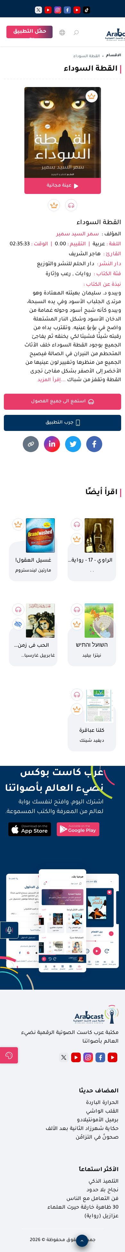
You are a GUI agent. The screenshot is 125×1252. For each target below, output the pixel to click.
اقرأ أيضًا (101, 493)
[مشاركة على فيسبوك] (94, 444)
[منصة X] (64, 1057)
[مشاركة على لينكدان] (52, 444)
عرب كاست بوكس (54, 773)
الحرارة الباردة (102, 1103)
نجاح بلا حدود (103, 1190)
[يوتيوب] (77, 10)
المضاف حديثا (99, 1091)
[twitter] (38, 10)
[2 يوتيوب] (48, 10)
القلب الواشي (102, 1112)
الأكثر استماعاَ (99, 1170)
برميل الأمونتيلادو (98, 1120)
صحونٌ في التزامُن (97, 1138)
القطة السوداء (99, 223)
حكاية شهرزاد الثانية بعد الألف (82, 1129)
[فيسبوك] (67, 10)
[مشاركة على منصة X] (73, 444)
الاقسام (113, 56)
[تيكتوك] (86, 10)
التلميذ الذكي (103, 1182)
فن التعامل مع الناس (92, 1199)
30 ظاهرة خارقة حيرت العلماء (83, 1208)
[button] (9, 930)
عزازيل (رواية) (101, 1216)
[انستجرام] (58, 10)
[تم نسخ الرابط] (31, 444)
